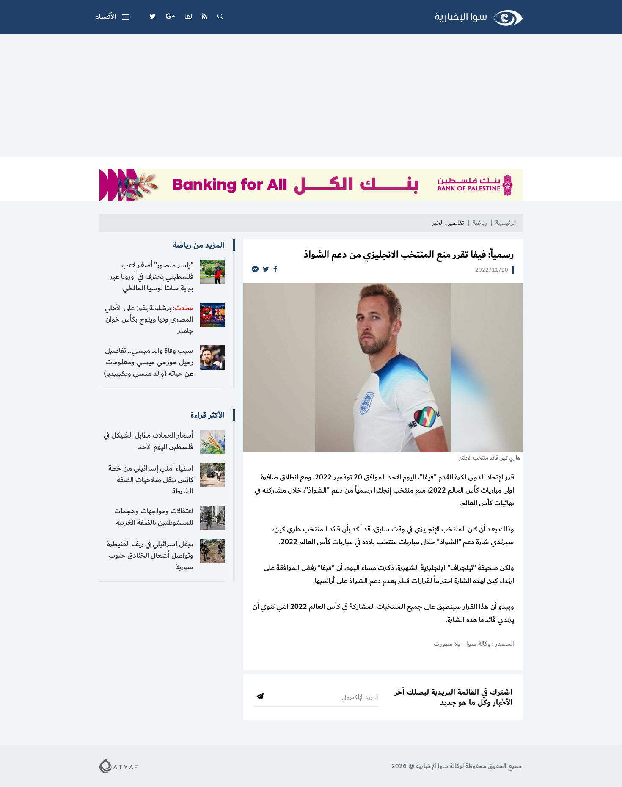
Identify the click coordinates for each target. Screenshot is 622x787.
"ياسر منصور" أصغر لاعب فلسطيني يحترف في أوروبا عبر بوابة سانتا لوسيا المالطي (151, 276)
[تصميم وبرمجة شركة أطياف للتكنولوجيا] (118, 765)
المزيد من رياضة (199, 245)
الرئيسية (505, 223)
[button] (112, 17)
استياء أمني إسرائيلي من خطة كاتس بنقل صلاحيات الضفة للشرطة (150, 480)
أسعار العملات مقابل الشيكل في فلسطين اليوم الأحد (148, 441)
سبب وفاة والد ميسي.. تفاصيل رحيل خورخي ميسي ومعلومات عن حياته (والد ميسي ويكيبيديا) (148, 362)
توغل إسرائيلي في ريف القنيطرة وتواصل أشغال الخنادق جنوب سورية (150, 555)
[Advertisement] (311, 97)
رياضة (480, 223)
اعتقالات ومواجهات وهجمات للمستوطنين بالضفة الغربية (153, 517)
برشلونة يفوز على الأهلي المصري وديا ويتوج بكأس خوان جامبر (149, 319)
